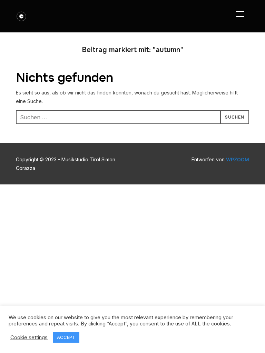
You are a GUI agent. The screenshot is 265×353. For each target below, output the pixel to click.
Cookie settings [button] (29, 337)
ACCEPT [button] (66, 337)
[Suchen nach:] (132, 117)
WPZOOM (237, 159)
